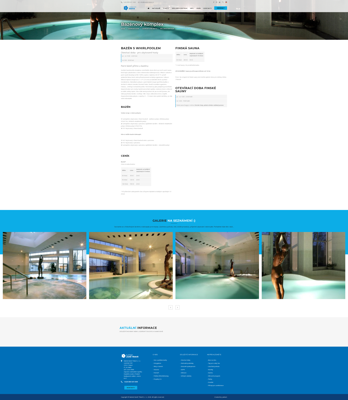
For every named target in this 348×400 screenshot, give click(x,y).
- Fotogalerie (157, 363)
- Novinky (210, 369)
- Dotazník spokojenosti (187, 366)
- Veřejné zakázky (185, 376)
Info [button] (192, 8)
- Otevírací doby (185, 360)
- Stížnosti (183, 373)
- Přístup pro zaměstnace (215, 385)
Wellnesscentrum (167, 28)
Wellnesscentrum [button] (179, 8)
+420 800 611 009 (129, 2)
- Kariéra (210, 373)
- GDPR (182, 369)
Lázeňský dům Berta (149, 28)
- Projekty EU (157, 379)
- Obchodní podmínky (187, 363)
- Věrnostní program (213, 376)
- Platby (209, 379)
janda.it (224, 397)
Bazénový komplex (184, 28)
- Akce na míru (211, 360)
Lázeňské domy (133, 28)
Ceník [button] (198, 8)
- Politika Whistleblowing (161, 376)
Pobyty (166, 8)
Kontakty (208, 8)
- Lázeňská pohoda (213, 366)
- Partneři (156, 373)
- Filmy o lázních (158, 366)
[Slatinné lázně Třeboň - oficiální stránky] (148, 8)
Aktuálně (156, 8)
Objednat (221, 8)
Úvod (123, 28)
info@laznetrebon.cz (147, 2)
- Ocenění (210, 382)
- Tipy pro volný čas (213, 363)
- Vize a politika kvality (160, 360)
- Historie (156, 369)
